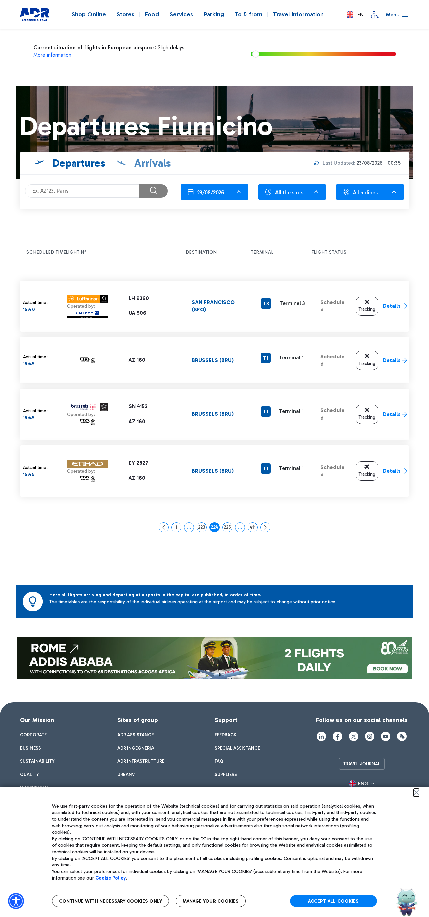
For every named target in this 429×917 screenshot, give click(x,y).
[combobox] (214, 192)
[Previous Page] (164, 527)
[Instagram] (369, 736)
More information (52, 55)
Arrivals (151, 163)
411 (254, 528)
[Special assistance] (374, 14)
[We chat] (402, 736)
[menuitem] (33, 735)
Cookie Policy (110, 878)
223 (202, 528)
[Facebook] (337, 736)
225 (228, 528)
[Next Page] (265, 527)
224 (215, 528)
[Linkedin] (321, 736)
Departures (77, 163)
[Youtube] (385, 736)
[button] (355, 14)
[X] (353, 736)
